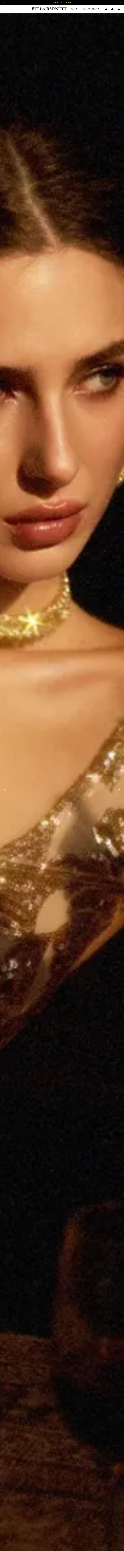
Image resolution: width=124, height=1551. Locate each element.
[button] (106, 9)
